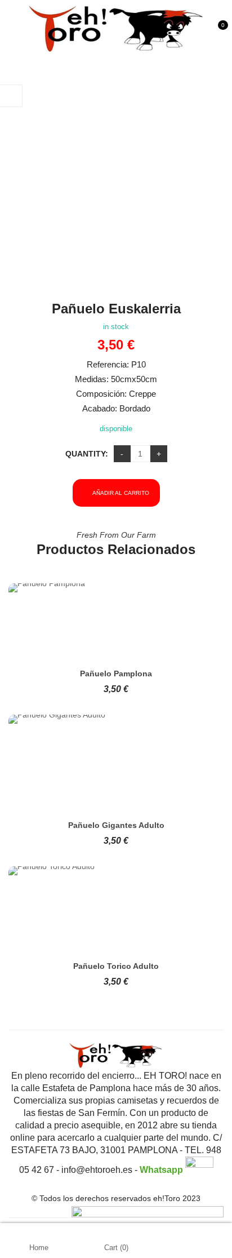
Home (38, 1247)
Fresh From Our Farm (116, 535)
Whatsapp (162, 1170)
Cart (116, 1247)
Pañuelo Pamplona (116, 673)
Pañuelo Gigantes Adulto (116, 825)
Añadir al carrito (120, 493)
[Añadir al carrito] (106, 622)
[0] (219, 33)
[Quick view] (126, 622)
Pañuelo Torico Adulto (116, 966)
